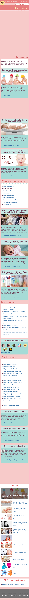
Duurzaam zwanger (8, 195)
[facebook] (24, 595)
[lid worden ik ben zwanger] (10, 352)
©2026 (19, 593)
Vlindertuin (6, 204)
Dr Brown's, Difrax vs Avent (11, 297)
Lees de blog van (12, 460)
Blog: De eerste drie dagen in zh (11, 384)
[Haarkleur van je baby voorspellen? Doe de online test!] (14, 79)
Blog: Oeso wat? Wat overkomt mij (12, 373)
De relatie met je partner (9, 190)
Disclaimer (25, 593)
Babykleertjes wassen (9, 366)
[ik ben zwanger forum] (3, 346)
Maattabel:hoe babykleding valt (12, 235)
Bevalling (25, 1)
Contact (15, 593)
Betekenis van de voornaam (20, 537)
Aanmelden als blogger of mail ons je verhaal (13, 584)
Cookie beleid (4, 595)
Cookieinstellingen (13, 595)
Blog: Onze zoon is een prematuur (12, 382)
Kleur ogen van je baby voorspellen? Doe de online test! (20, 517)
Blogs (8, 1)
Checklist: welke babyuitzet (10, 375)
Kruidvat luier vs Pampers (10, 325)
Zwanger (20, 1)
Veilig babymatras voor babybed (12, 371)
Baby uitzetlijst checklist (9, 400)
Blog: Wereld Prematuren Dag (11, 389)
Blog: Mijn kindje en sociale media (12, 394)
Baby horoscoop (8, 186)
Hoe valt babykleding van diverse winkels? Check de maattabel (19, 531)
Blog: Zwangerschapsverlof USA (12, 398)
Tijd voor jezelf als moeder (10, 202)
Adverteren (4, 593)
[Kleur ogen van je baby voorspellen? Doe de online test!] (14, 160)
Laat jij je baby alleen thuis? (10, 362)
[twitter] (27, 595)
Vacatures (9, 593)
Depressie (6, 193)
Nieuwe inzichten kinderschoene (12, 378)
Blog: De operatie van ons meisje (12, 380)
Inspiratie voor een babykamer (11, 403)
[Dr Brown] (14, 281)
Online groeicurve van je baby (12, 145)
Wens (15, 1)
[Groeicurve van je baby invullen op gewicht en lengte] (14, 129)
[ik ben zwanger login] (11, 1)
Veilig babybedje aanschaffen (11, 387)
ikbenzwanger (2, 2)
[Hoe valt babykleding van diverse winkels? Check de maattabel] (14, 219)
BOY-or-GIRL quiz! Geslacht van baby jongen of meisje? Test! (20, 566)
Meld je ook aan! (5, 352)
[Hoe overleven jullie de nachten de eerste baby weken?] (14, 250)
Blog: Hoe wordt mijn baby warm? (12, 369)
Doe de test (7, 95)
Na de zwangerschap (9, 200)
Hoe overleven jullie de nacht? (12, 266)
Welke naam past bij (18, 544)
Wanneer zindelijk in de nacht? (11, 405)
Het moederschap (8, 197)
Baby (5, 1)
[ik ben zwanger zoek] (13, 1)
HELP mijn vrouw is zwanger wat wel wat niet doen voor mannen (20, 524)
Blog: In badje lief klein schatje (11, 396)
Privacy (20, 595)
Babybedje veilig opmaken (10, 391)
